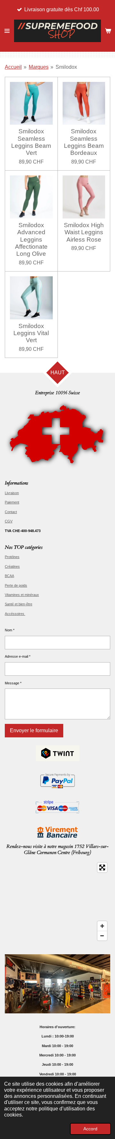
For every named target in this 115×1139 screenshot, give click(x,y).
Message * (13, 683)
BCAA (9, 576)
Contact (11, 512)
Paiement (12, 502)
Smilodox (66, 67)
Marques (39, 67)
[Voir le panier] (108, 31)
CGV (8, 521)
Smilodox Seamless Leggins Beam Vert (31, 142)
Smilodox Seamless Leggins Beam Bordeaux (84, 142)
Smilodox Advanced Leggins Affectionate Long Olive (31, 239)
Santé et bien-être (18, 604)
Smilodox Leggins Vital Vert (31, 333)
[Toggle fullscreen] (102, 867)
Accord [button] (90, 1128)
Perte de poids (16, 585)
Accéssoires (15, 614)
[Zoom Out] (102, 935)
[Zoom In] (102, 926)
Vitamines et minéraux (22, 595)
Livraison (12, 493)
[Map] (57, 901)
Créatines (12, 566)
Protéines (12, 557)
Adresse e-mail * (17, 656)
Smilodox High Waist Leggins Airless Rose (84, 232)
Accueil (13, 67)
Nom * (9, 630)
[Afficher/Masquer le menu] (7, 31)
